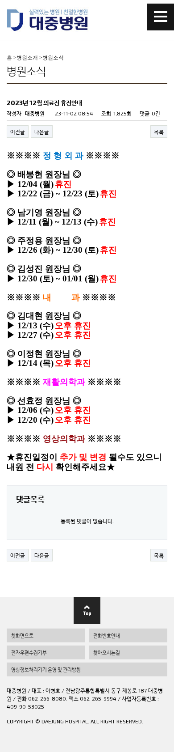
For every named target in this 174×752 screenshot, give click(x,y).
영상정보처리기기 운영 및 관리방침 (46, 669)
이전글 (17, 131)
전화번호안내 (106, 635)
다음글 (41, 131)
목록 (159, 131)
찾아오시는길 (106, 652)
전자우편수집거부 (29, 652)
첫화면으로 (22, 635)
